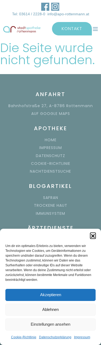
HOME (51, 140)
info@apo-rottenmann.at (68, 14)
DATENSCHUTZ (50, 155)
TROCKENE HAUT (50, 205)
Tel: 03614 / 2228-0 (28, 14)
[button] (93, 235)
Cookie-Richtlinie (23, 337)
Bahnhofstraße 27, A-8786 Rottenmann (50, 105)
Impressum (82, 337)
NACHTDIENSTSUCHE (50, 171)
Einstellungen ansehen (50, 324)
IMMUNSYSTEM (50, 213)
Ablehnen (50, 309)
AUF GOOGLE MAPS (50, 113)
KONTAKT (72, 29)
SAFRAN (50, 197)
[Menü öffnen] (95, 29)
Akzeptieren (50, 294)
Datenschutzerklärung (55, 337)
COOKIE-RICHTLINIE (50, 163)
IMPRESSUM (50, 147)
